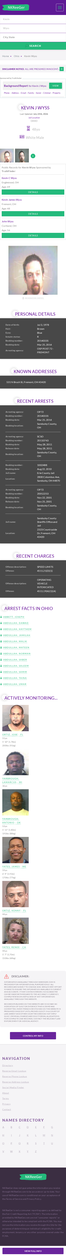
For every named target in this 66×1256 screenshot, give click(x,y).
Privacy (6, 1104)
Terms (5, 1098)
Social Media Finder (13, 1087)
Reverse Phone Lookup (14, 1076)
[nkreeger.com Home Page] (15, 7)
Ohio (16, 56)
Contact (6, 1109)
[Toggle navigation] (60, 7)
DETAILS (33, 192)
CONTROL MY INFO (33, 1035)
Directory (7, 1065)
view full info (33, 1251)
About (5, 1093)
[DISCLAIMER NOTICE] (62, 69)
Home (5, 56)
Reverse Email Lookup (14, 1071)
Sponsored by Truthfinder (11, 78)
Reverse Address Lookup (15, 1082)
